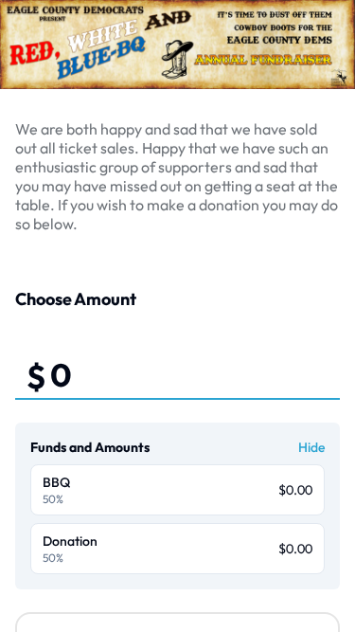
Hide (311, 447)
